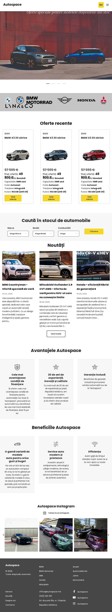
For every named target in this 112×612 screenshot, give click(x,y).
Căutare (94, 231)
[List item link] (56, 566)
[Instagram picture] (21, 535)
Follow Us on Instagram (58, 513)
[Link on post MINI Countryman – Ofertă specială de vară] (18, 266)
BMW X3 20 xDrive (16, 137)
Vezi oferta (13, 198)
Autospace (82, 591)
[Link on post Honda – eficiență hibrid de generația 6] (93, 266)
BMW (7, 133)
